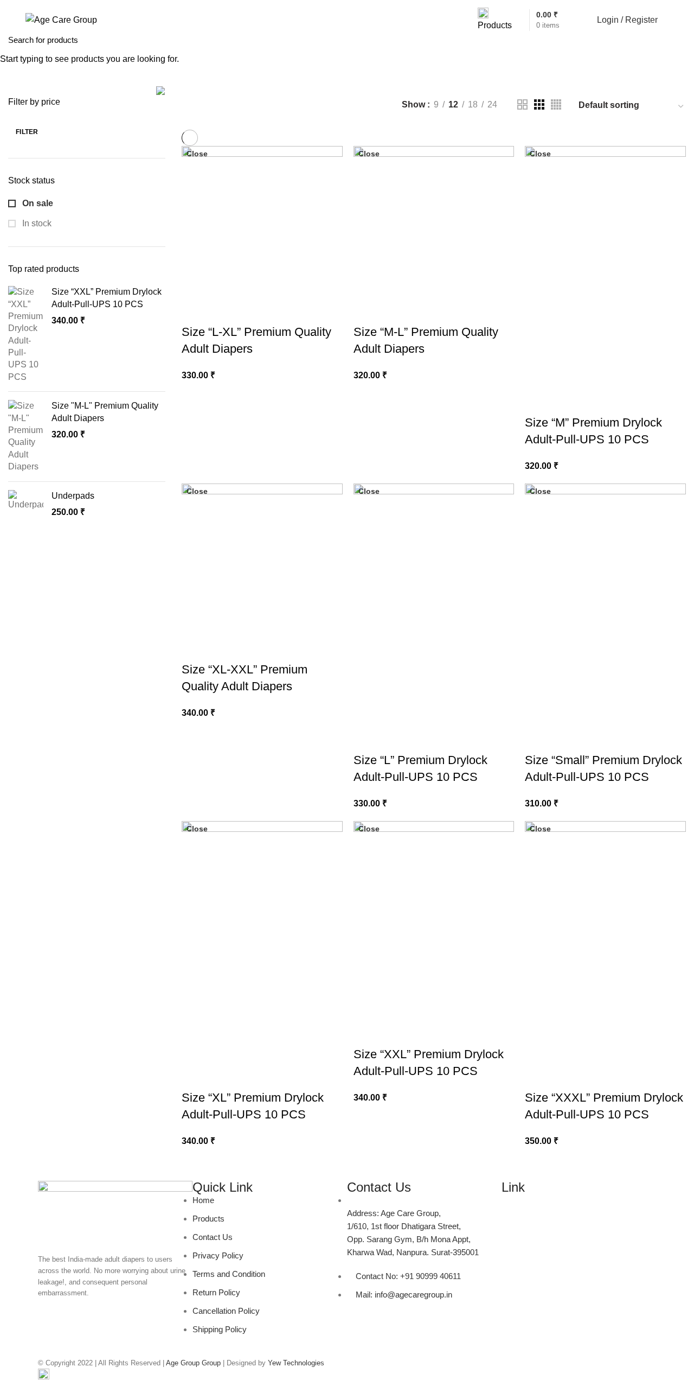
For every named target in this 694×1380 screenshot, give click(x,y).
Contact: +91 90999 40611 (64, 4)
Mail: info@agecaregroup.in (149, 4)
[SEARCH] (679, 39)
